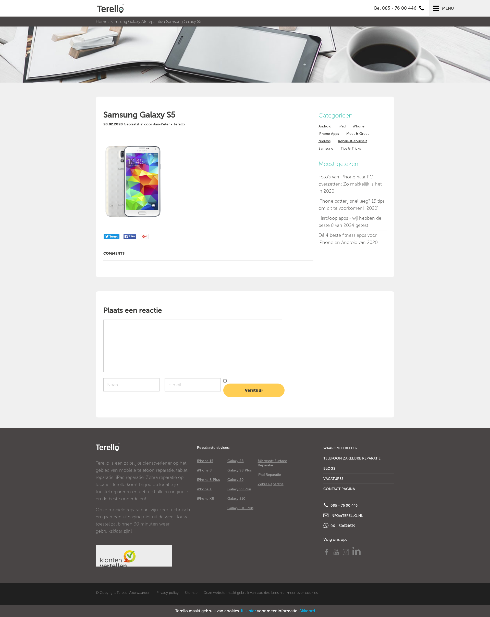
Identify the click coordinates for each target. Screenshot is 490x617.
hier (283, 592)
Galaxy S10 (236, 498)
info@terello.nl (346, 516)
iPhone (358, 126)
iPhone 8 (204, 470)
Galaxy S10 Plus (240, 508)
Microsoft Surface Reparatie (272, 463)
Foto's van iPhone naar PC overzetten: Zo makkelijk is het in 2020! (350, 184)
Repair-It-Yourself (352, 141)
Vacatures (333, 479)
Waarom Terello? (340, 448)
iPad (342, 126)
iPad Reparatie (269, 474)
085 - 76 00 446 (343, 505)
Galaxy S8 (235, 461)
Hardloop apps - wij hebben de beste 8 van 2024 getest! (349, 221)
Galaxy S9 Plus (239, 489)
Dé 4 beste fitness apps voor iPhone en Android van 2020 (348, 238)
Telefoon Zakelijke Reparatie (352, 458)
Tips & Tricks (351, 148)
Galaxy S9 (235, 480)
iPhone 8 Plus (208, 480)
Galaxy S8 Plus (239, 470)
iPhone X (204, 489)
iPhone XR (205, 498)
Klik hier (248, 610)
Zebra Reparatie (271, 484)
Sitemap (191, 592)
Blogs (329, 468)
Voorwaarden (139, 592)
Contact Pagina (339, 489)
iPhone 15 (205, 461)
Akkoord (307, 610)
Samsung (325, 148)
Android (324, 126)
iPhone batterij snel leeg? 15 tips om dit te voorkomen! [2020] (351, 204)
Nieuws (324, 141)
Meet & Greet (357, 134)
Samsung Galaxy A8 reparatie (137, 21)
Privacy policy (167, 592)
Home (101, 21)
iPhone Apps (328, 134)
